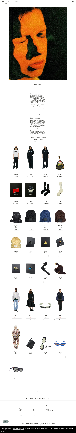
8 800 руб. (60, 176)
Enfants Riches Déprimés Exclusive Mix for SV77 (39, 398)
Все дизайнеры (5, 3)
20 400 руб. (31, 176)
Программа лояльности (50, 410)
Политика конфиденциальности (51, 408)
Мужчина (41, 139)
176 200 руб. (61, 319)
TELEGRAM (53, 423)
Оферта (47, 409)
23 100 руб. (17, 229)
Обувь (20, 410)
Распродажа (21, 405)
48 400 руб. (46, 319)
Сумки (20, 411)
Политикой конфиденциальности (18, 429)
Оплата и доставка (49, 405)
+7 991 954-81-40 (24, 423)
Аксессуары (21, 412)
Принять (3, 431)
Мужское (8, 1)
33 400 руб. (17, 383)
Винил (20, 415)
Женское (3, 1)
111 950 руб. (31, 319)
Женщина (35, 139)
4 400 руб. (16, 203)
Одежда (20, 409)
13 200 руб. (17, 176)
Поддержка (16, 1)
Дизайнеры (21, 408)
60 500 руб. (17, 319)
